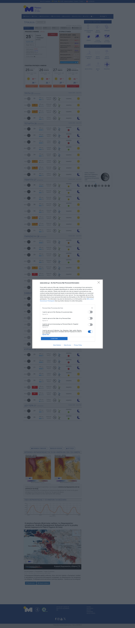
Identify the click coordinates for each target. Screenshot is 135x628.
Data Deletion (57, 345)
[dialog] (67, 314)
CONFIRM (54, 338)
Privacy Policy (78, 345)
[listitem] (67, 308)
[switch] (90, 312)
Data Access (67, 345)
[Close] (99, 283)
